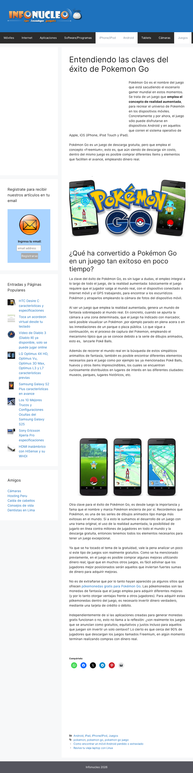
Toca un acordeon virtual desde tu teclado (32, 321)
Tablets (146, 38)
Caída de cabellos (21, 500)
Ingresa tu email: (29, 241)
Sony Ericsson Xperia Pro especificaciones (31, 435)
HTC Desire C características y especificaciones (31, 305)
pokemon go (95, 739)
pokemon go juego (117, 739)
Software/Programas (78, 38)
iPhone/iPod (107, 38)
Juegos (183, 38)
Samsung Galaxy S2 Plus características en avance (34, 389)
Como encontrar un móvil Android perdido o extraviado (108, 743)
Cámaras (164, 38)
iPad (87, 735)
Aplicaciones (48, 38)
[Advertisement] (97, 105)
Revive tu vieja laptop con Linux (93, 747)
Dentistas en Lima (21, 510)
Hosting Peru (17, 496)
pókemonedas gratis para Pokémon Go (111, 586)
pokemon (80, 739)
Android (128, 38)
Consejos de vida (21, 505)
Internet (27, 38)
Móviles (9, 38)
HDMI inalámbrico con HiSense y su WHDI (32, 451)
